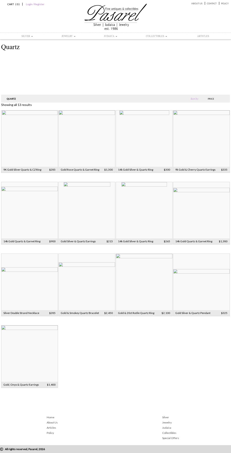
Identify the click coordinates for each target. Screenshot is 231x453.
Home (50, 417)
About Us (196, 3)
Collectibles (155, 36)
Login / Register (35, 4)
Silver (26, 36)
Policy (225, 3)
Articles (203, 36)
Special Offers (170, 438)
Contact (212, 3)
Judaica (109, 36)
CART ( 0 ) (13, 4)
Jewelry (67, 36)
